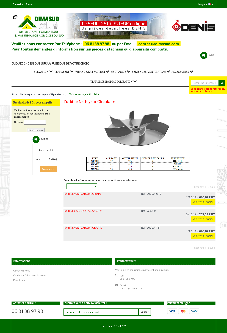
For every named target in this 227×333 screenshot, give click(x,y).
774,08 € (200, 197)
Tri (64, 186)
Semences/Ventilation (149, 72)
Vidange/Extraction (90, 72)
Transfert (62, 72)
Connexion (18, 4)
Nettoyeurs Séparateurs (51, 94)
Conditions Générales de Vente (29, 275)
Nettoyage (118, 72)
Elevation (41, 72)
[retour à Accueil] (13, 94)
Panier (29, 4)
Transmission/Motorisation (111, 82)
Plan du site (19, 280)
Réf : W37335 (148, 210)
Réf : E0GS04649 (151, 193)
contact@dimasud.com (131, 288)
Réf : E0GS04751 (150, 227)
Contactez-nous (21, 270)
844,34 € (200, 214)
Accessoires (180, 72)
